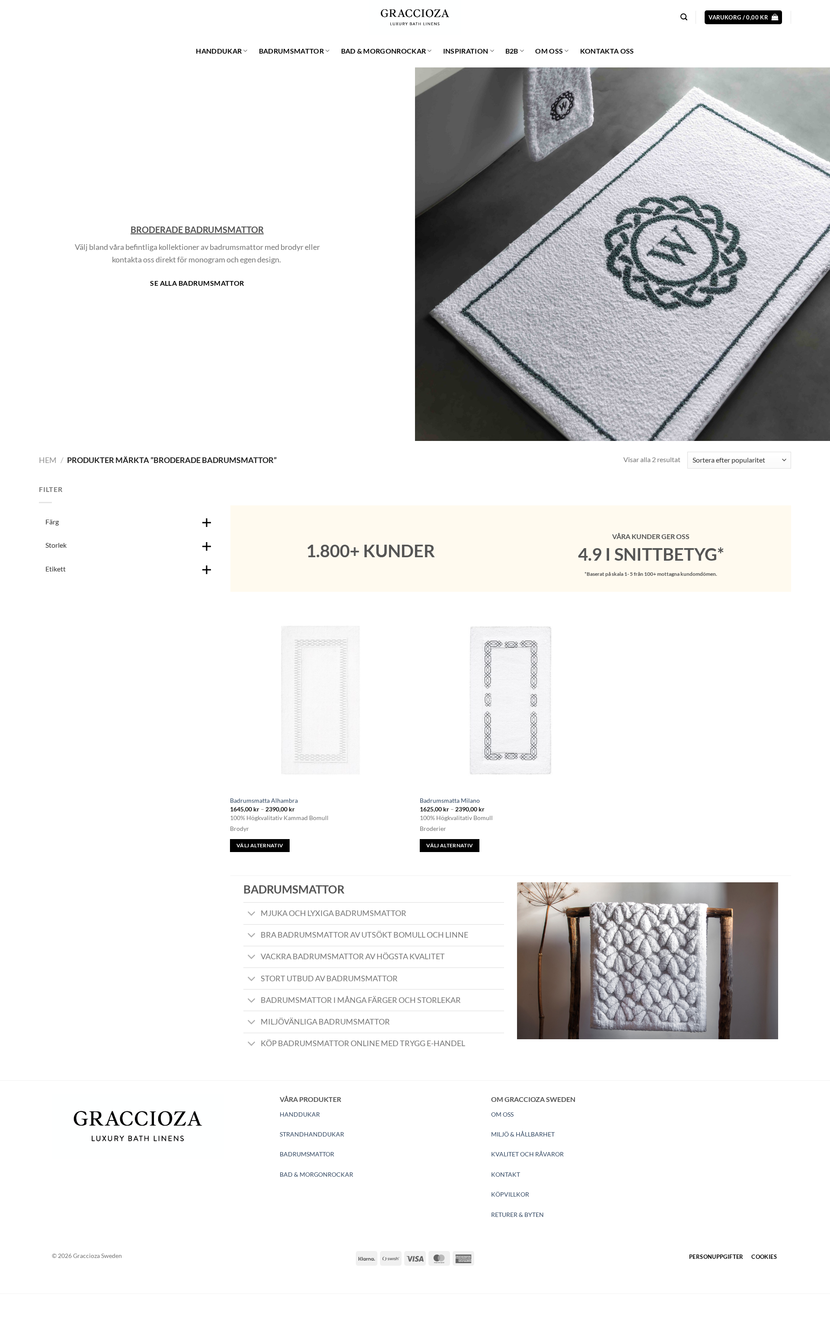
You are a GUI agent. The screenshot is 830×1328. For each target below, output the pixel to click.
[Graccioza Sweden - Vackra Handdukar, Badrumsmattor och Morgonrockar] (415, 17)
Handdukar (219, 51)
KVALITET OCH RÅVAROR (527, 1154)
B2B (511, 51)
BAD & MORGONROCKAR (316, 1174)
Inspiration (465, 51)
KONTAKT (505, 1174)
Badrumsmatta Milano (450, 800)
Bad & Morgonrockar (383, 51)
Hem (48, 460)
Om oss (549, 51)
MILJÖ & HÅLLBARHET (523, 1134)
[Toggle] (251, 914)
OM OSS (502, 1114)
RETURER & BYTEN (517, 1214)
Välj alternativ (259, 845)
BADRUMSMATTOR (307, 1154)
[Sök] (683, 17)
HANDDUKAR (300, 1114)
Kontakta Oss (607, 51)
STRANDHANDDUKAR (312, 1134)
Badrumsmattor (291, 51)
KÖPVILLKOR (510, 1194)
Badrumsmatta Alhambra (264, 800)
